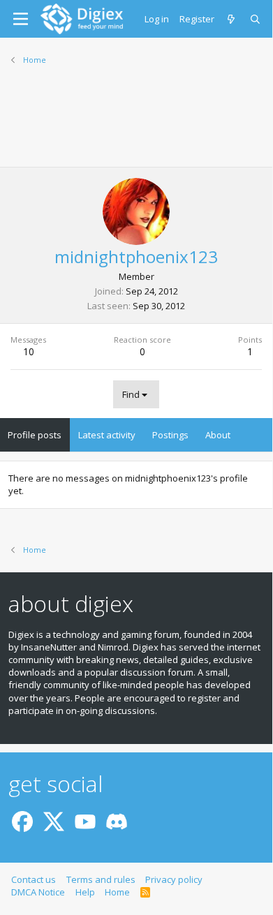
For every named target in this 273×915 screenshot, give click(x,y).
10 (28, 351)
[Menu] (20, 19)
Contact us (33, 879)
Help (85, 892)
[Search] (256, 19)
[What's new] (232, 19)
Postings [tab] (170, 435)
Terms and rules (100, 879)
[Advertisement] (136, 125)
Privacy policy (173, 879)
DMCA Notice (38, 892)
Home (117, 892)
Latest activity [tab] (106, 435)
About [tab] (217, 435)
